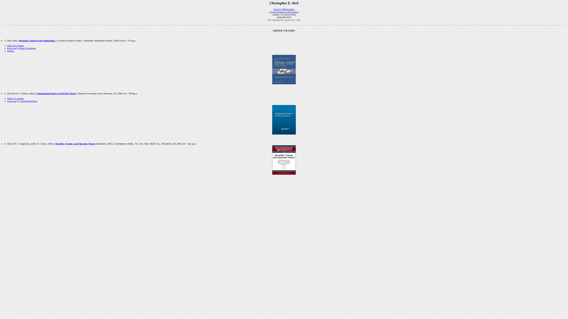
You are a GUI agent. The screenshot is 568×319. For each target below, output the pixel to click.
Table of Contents (15, 45)
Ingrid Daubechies (28, 101)
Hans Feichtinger (28, 48)
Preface (10, 51)
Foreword (11, 48)
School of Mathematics (284, 9)
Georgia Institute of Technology (284, 12)
